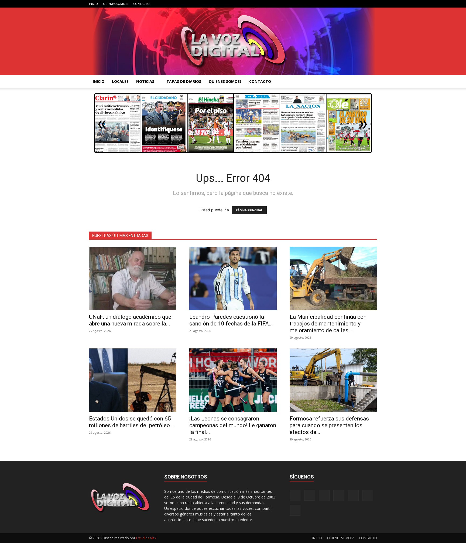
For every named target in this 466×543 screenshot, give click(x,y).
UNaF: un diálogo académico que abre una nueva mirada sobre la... (130, 320)
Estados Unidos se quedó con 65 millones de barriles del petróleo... (131, 422)
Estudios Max (146, 538)
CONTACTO (141, 4)
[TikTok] (346, 4)
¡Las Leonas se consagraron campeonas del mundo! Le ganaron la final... (232, 425)
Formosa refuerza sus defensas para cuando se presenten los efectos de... (329, 425)
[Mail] (337, 4)
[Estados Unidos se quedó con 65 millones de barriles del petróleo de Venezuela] (132, 380)
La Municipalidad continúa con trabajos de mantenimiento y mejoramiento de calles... (328, 324)
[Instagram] (328, 4)
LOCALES (120, 81)
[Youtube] (373, 4)
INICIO (93, 4)
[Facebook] (320, 4)
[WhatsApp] (364, 4)
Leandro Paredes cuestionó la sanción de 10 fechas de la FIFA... (231, 320)
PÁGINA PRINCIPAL (249, 210)
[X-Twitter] (355, 4)
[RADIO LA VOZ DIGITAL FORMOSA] (233, 41)
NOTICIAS (145, 81)
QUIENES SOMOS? (115, 4)
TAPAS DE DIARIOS (183, 81)
